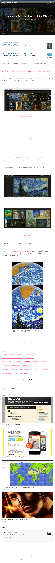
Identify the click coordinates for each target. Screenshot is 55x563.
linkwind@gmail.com (29, 556)
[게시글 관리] (8, 389)
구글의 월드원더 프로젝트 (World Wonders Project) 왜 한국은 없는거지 (18, 358)
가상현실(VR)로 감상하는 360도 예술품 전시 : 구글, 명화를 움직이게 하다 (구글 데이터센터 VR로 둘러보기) (26, 369)
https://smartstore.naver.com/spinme (11, 51)
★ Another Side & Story (8, 2)
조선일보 (44, 253)
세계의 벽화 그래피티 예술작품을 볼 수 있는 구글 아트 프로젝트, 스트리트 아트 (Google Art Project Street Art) (27, 362)
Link (22, 556)
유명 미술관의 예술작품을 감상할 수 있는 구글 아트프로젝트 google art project (20, 354)
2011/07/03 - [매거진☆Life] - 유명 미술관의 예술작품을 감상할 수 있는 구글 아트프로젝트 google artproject (27, 71)
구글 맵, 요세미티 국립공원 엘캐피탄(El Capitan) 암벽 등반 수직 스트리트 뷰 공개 (20, 366)
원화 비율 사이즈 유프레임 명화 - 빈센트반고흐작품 (14, 46)
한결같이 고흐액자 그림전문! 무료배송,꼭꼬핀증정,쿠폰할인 (18, 54)
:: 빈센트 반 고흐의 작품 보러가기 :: (27, 235)
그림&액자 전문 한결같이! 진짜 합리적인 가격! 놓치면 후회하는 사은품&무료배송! (21, 55)
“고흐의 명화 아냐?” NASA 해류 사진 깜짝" (21, 251)
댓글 (3, 527)
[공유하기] (6, 389)
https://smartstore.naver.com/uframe (11, 42)
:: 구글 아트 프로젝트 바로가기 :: (27, 117)
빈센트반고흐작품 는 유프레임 (10, 44)
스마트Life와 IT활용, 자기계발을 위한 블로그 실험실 (14, 534)
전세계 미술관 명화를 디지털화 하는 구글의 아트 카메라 (14, 373)
